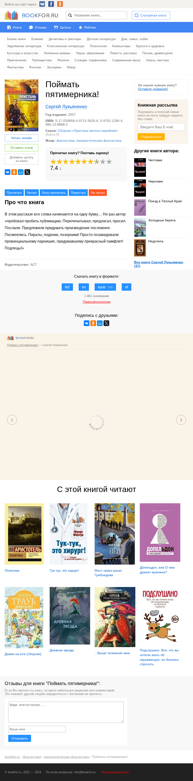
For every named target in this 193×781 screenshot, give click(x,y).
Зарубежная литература (24, 46)
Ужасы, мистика (157, 60)
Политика (12, 570)
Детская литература (101, 39)
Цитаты (65, 27)
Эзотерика (54, 67)
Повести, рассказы (123, 53)
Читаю (32, 192)
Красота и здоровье (150, 46)
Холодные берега (162, 220)
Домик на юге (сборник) (23, 654)
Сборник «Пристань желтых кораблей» (88, 130)
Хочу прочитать (54, 192)
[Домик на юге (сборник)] (24, 647)
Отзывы (41, 27)
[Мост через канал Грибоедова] (115, 563)
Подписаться (151, 137)
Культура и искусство (22, 53)
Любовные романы (57, 53)
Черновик (155, 181)
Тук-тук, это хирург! (64, 570)
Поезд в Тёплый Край (165, 201)
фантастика (65, 140)
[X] (27, 172)
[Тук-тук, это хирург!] (69, 563)
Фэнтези (35, 67)
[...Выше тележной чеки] (115, 646)
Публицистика (42, 60)
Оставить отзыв (21, 147)
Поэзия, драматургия (157, 53)
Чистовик (155, 160)
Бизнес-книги (16, 39)
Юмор (71, 67)
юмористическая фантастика (98, 140)
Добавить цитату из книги (21, 159)
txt (84, 287)
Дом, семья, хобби (134, 39)
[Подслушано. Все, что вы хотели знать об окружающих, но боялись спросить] (160, 643)
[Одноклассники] (14, 172)
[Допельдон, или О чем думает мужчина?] (160, 560)
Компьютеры (121, 46)
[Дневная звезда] (70, 643)
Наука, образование (90, 53)
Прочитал (14, 192)
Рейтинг (90, 27)
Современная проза (126, 60)
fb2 (67, 287)
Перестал (78, 192)
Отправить (20, 738)
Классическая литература (65, 46)
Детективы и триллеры (65, 39)
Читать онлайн (21, 138)
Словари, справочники (91, 60)
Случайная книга (153, 15)
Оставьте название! (153, 89)
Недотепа (155, 241)
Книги (17, 27)
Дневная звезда (62, 650)
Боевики (37, 39)
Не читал (98, 192)
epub (105, 287)
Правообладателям (115, 772)
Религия (63, 60)
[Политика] (24, 563)
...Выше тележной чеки (112, 653)
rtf (126, 287)
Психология (98, 46)
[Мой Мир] (21, 172)
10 (109, 161)
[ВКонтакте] (7, 172)
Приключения (16, 60)
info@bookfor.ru (85, 772)
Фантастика (15, 67)
